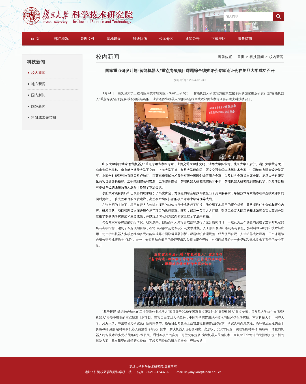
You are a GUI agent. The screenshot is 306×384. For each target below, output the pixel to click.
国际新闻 (38, 106)
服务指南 (245, 39)
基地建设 (114, 39)
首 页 (35, 39)
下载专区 (218, 39)
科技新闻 (257, 57)
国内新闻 (38, 95)
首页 (240, 57)
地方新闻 (38, 84)
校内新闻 (38, 73)
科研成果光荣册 (43, 117)
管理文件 (87, 39)
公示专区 (166, 39)
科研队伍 (140, 39)
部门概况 (61, 39)
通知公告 (192, 39)
